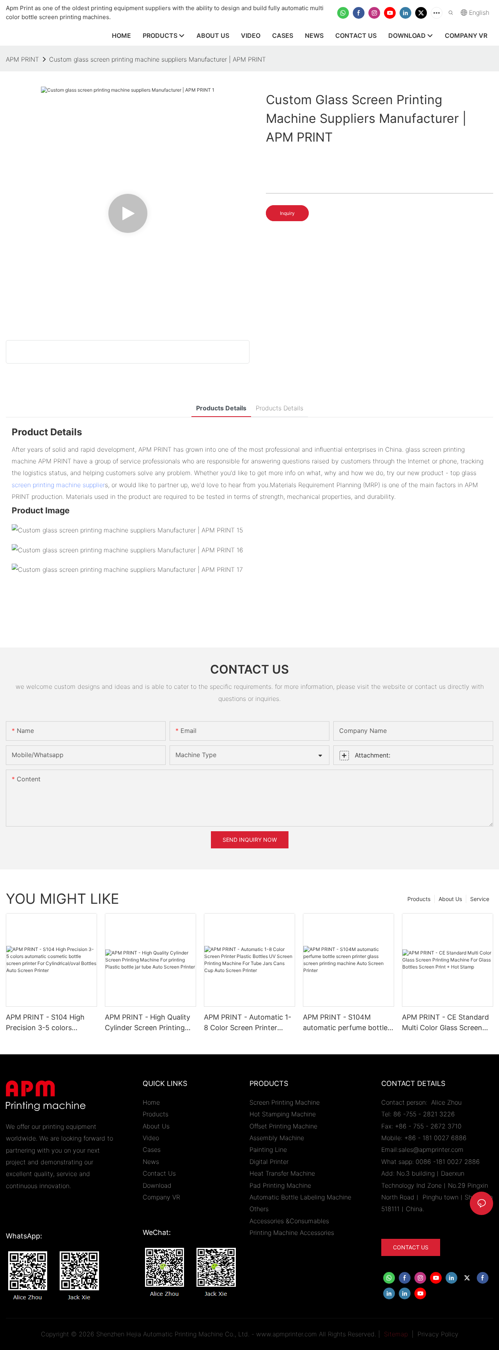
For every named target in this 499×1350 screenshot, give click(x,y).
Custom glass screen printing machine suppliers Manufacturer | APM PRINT (157, 59)
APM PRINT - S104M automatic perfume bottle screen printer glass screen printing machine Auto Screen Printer (347, 1023)
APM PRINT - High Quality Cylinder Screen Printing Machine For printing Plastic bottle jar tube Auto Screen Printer (148, 1023)
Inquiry (287, 213)
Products (418, 899)
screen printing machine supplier (58, 485)
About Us (450, 899)
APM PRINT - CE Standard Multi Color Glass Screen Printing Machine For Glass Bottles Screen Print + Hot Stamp (446, 1023)
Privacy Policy (438, 1334)
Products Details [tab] (221, 408)
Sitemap (395, 1334)
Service (479, 899)
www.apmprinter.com (286, 1334)
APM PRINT (22, 59)
